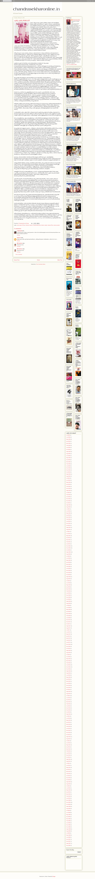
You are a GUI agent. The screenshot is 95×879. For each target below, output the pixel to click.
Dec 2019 (68, 570)
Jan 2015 (68, 683)
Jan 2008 (68, 837)
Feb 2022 (68, 519)
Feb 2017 (68, 640)
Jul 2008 (68, 833)
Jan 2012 (68, 753)
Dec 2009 (68, 800)
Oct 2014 (68, 689)
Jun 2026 (68, 437)
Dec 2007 (68, 839)
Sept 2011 (68, 759)
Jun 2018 (68, 607)
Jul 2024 (68, 478)
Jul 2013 (68, 716)
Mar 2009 (68, 818)
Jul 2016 (68, 654)
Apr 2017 (68, 636)
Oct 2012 (68, 734)
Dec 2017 (68, 619)
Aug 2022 (68, 506)
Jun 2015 (68, 675)
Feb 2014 (68, 703)
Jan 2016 (68, 664)
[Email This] (34, 223)
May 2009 (68, 814)
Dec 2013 (68, 707)
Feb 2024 (68, 486)
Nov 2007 (68, 841)
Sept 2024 (68, 474)
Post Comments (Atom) (40, 264)
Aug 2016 (68, 652)
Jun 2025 (68, 455)
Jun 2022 (68, 511)
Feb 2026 (68, 445)
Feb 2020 (68, 566)
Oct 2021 (68, 525)
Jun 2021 (68, 533)
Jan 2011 (68, 775)
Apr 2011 (68, 769)
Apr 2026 (68, 441)
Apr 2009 (68, 816)
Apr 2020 (68, 562)
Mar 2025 (68, 461)
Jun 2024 (68, 480)
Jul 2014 (68, 695)
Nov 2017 (68, 621)
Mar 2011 (68, 771)
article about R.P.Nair (21, 225)
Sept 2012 (68, 736)
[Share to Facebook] (37, 223)
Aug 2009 (68, 808)
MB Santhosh (19, 243)
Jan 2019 (68, 593)
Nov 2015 (68, 668)
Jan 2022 (68, 521)
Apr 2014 (68, 699)
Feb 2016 (68, 662)
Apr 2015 (68, 679)
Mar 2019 (68, 588)
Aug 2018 (68, 603)
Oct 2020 (68, 549)
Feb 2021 (68, 541)
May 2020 (68, 560)
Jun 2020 (68, 558)
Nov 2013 (68, 709)
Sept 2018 (68, 601)
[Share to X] (36, 223)
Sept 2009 (68, 806)
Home (38, 260)
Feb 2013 (68, 726)
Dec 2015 (68, 666)
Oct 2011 (68, 757)
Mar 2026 (68, 443)
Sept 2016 (68, 650)
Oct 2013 (68, 712)
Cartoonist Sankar (28, 225)
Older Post (59, 260)
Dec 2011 (68, 755)
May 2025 (68, 457)
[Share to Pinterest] (39, 223)
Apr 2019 (68, 586)
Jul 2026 (68, 435)
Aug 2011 (68, 761)
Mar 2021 (68, 539)
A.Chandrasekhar (76, 19)
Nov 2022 (68, 500)
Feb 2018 (68, 615)
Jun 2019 (68, 582)
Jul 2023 (68, 492)
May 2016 (68, 658)
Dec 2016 (68, 644)
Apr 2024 (68, 484)
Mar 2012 (68, 749)
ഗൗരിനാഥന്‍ (19, 230)
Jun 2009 (68, 812)
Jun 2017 (68, 632)
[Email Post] (32, 223)
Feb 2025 (68, 463)
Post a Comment (19, 254)
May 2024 (68, 482)
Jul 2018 (68, 605)
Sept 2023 (68, 490)
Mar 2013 (68, 724)
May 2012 (68, 744)
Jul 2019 (68, 580)
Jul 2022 (68, 508)
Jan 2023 (68, 496)
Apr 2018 (68, 611)
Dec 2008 (68, 824)
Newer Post (16, 260)
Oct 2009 (68, 804)
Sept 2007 (68, 843)
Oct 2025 (68, 449)
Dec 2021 (68, 523)
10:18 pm (18, 252)
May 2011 (68, 767)
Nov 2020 (68, 547)
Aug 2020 (68, 554)
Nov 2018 (68, 597)
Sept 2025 (68, 451)
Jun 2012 (68, 742)
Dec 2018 (68, 595)
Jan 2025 (68, 465)
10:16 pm (18, 246)
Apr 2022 (68, 515)
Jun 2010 (68, 787)
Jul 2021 (68, 531)
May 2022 (68, 513)
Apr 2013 (68, 722)
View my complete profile (71, 64)
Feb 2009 (68, 820)
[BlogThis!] (35, 223)
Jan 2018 (68, 617)
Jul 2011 (68, 763)
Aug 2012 (68, 738)
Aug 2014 (68, 693)
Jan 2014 (68, 705)
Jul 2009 (68, 810)
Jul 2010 (68, 785)
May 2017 (68, 634)
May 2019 (68, 584)
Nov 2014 (68, 687)
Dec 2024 (68, 467)
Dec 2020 (68, 545)
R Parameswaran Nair (37, 225)
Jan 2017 (68, 642)
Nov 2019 (68, 572)
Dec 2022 (68, 498)
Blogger (54, 876)
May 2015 (68, 677)
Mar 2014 (68, 701)
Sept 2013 (68, 714)
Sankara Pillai (50, 225)
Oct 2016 (68, 648)
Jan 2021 (68, 543)
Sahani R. (19, 237)
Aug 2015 (68, 673)
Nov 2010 (68, 777)
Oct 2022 (68, 502)
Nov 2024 (68, 469)
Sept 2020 (68, 552)
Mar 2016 (68, 660)
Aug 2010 (68, 783)
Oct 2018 (68, 599)
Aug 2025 (68, 453)
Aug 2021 (68, 529)
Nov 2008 (68, 826)
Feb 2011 (68, 773)
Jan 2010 (68, 798)
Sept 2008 (68, 829)
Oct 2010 (68, 779)
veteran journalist (56, 225)
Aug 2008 (68, 831)
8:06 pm (18, 240)
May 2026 (68, 439)
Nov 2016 (68, 646)
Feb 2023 (68, 494)
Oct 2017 (68, 623)
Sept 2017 (68, 625)
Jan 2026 (68, 447)
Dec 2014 (68, 685)
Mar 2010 (68, 794)
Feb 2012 (68, 751)
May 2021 (68, 535)
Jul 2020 (68, 556)
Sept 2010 (68, 781)
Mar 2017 (68, 638)
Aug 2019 (68, 578)
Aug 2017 (68, 627)
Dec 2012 (68, 730)
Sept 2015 (68, 671)
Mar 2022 (68, 517)
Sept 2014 (68, 691)
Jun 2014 (68, 697)
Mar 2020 (68, 564)
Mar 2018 (68, 613)
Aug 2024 (68, 476)
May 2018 (68, 609)
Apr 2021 (68, 537)
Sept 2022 (68, 504)
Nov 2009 (68, 802)
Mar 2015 (68, 681)
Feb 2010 (68, 796)
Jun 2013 (68, 718)
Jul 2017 (68, 629)
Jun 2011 (68, 765)
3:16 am (18, 235)
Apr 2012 (68, 746)
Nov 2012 (68, 732)
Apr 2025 (68, 459)
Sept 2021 (68, 527)
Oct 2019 (68, 574)
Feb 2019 (68, 591)
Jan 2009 (68, 822)
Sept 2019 (68, 576)
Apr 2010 (68, 792)
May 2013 (68, 720)
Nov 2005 (68, 845)
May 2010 (68, 789)
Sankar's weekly (44, 225)
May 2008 (68, 835)
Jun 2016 (68, 656)
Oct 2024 (68, 472)
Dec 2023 (68, 488)
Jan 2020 (68, 568)
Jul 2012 (68, 740)
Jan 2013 (68, 728)
